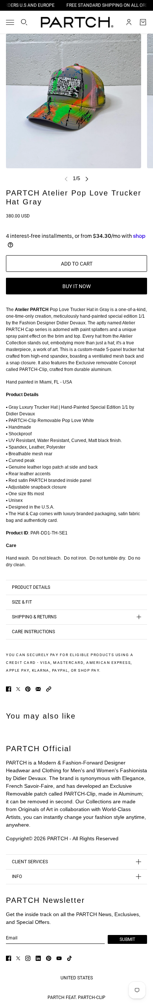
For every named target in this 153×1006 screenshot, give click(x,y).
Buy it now (76, 286)
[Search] (24, 22)
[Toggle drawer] (10, 22)
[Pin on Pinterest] (28, 689)
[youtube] (59, 958)
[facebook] (8, 958)
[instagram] (28, 958)
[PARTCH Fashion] (77, 22)
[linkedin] (38, 958)
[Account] (129, 22)
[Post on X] (18, 689)
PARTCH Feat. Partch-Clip (76, 997)
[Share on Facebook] (8, 689)
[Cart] (143, 22)
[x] (18, 958)
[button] (49, 689)
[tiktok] (69, 958)
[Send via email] (38, 689)
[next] (87, 178)
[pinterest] (49, 958)
